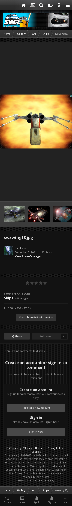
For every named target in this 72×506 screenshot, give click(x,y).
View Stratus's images (28, 256)
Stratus (23, 248)
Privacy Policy (55, 448)
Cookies (36, 451)
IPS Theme (12, 448)
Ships (8, 298)
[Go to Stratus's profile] (8, 250)
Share (18, 336)
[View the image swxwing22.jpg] (14, 214)
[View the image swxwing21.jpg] (39, 214)
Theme (39, 448)
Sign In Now (36, 431)
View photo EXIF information (36, 317)
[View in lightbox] (36, 121)
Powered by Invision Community (36, 480)
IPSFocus (27, 448)
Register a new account (36, 407)
